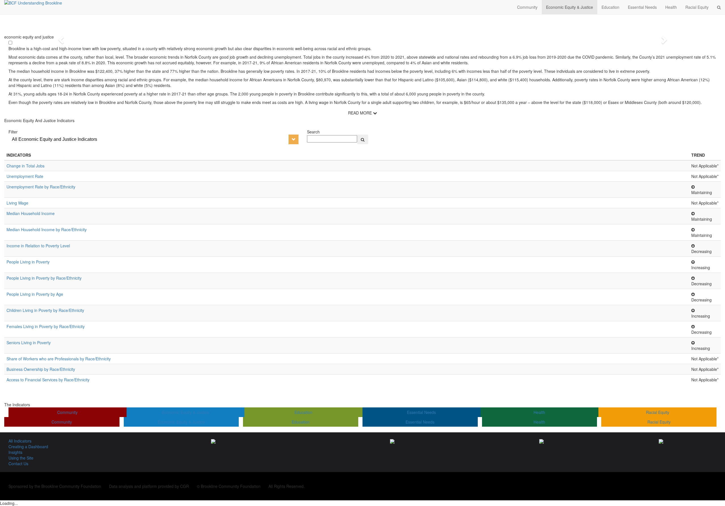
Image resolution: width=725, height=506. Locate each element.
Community (67, 412)
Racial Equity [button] (697, 7)
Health (539, 412)
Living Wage (17, 203)
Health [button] (671, 7)
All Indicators (19, 441)
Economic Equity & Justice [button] (569, 7)
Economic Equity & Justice (185, 412)
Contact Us (18, 463)
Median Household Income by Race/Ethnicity (47, 229)
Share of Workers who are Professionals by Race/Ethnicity (59, 359)
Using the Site (20, 458)
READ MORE (360, 113)
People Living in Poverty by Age (35, 294)
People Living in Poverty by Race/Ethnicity (44, 278)
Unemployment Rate (25, 176)
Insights (15, 452)
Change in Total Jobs (25, 166)
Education (303, 412)
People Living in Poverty (28, 262)
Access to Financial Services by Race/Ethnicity (48, 379)
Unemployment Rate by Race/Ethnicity (41, 187)
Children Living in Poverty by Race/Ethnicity (45, 310)
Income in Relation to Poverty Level (38, 245)
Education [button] (610, 7)
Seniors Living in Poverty (29, 342)
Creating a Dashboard (28, 446)
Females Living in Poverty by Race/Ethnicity (46, 326)
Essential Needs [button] (642, 7)
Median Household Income (31, 213)
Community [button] (527, 7)
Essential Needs (421, 412)
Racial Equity (657, 412)
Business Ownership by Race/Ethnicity (41, 369)
